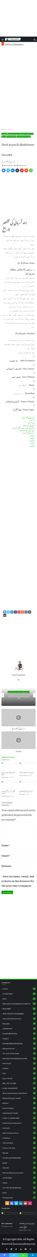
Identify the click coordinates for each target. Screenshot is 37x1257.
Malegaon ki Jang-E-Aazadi (12, 1098)
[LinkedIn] (13, 170)
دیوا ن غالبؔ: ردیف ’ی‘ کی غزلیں (8, 773)
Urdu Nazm (6, 1137)
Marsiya (5, 1152)
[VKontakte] (26, 612)
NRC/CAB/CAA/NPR (9, 1083)
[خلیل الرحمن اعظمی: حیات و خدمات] (9, 785)
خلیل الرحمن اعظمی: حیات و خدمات (8, 791)
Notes (3, 137)
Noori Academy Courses (10, 1132)
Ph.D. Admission (6, 1223)
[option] (18, 695)
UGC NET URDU (11, 137)
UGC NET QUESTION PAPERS (12, 1157)
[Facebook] (4, 170)
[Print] (4, 615)
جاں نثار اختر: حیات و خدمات (26, 772)
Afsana (5, 1182)
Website (6, 865)
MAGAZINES (7, 1008)
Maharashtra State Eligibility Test (16, 1003)
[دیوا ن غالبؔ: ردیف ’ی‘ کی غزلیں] (9, 766)
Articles (10, 129)
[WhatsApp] (31, 170)
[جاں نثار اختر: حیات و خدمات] (27, 766)
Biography (6, 1023)
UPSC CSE (6, 1167)
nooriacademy (22, 1243)
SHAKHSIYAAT (7, 1028)
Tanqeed (6, 1038)
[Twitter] (8, 170)
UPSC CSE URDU (8, 1142)
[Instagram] (18, 679)
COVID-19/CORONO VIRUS (11, 1117)
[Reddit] (26, 170)
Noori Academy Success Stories (13, 1172)
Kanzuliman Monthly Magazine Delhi (15, 1058)
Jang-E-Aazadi (7, 1078)
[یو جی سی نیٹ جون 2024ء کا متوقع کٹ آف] (28, 1216)
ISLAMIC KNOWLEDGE (10, 1033)
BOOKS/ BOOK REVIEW (10, 1088)
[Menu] (2, 40)
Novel (5, 1192)
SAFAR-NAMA (7, 1177)
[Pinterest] (22, 170)
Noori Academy (8, 165)
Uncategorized (8, 1197)
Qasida (5, 1162)
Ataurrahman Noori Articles (12, 1018)
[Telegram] (32, 1255)
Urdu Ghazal (7, 1063)
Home (5, 129)
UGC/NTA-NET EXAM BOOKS (12, 1187)
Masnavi (5, 1103)
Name (5, 845)
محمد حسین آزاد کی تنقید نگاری (26, 791)
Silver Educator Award (18, 44)
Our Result (6, 1127)
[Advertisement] (18, 18)
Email (5, 855)
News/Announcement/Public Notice (18, 692)
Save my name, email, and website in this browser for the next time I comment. (17, 880)
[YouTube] (25, 1203)
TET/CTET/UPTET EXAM (11, 1053)
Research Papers (8, 1107)
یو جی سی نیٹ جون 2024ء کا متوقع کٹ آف (18, 697)
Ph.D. (4, 1073)
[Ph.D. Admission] (9, 1216)
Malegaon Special (8, 1048)
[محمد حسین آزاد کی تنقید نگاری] (27, 785)
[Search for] (35, 40)
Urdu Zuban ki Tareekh (23, 137)
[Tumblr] (17, 170)
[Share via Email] (29, 612)
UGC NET (5, 1068)
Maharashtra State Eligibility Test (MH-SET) (20, 134)
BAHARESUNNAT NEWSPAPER (12, 1043)
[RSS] (7, 1203)
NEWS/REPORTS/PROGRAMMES (13, 1013)
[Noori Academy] (13, 39)
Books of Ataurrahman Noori (12, 1122)
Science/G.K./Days (9, 1147)
